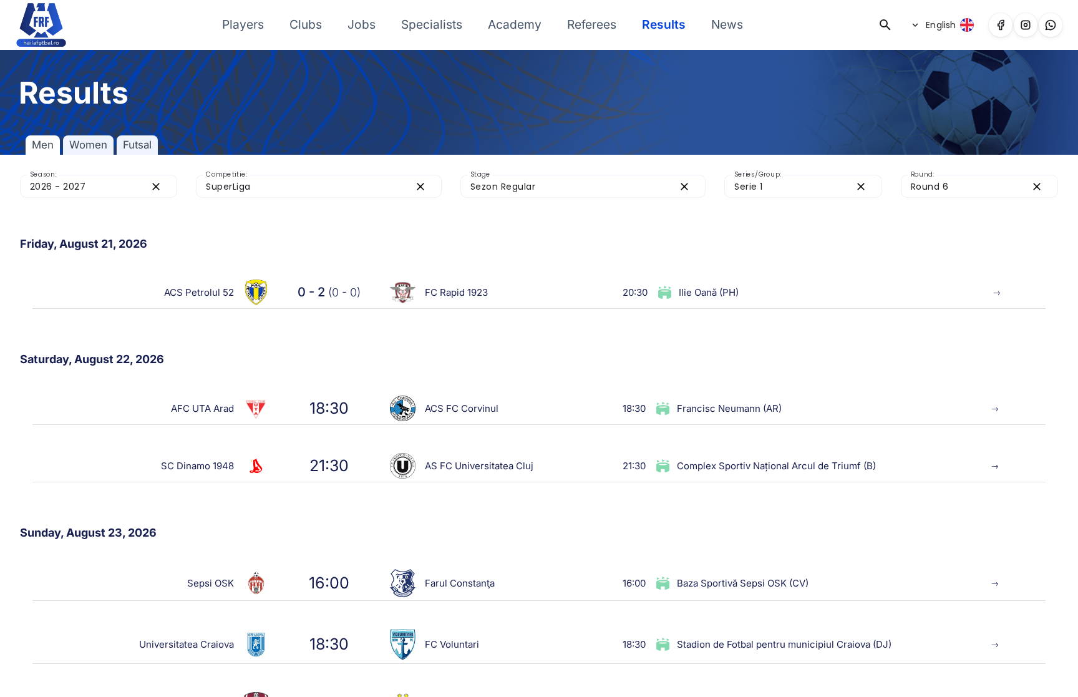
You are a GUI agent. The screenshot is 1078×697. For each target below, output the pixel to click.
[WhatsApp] (1050, 24)
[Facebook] (1000, 24)
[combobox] (87, 186)
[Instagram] (1025, 24)
